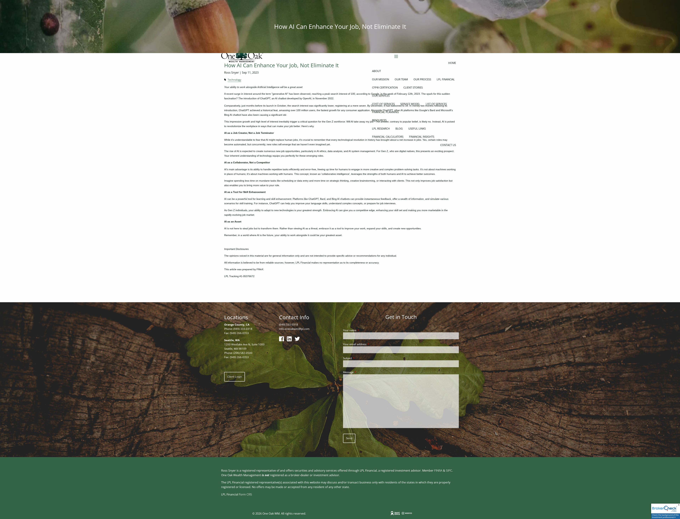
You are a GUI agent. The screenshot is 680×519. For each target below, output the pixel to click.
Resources (379, 120)
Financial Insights (421, 136)
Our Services (381, 95)
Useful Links (417, 128)
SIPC (449, 470)
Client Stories (413, 87)
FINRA (438, 470)
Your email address (368, 344)
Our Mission (380, 79)
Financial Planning (385, 112)
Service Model (410, 104)
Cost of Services (383, 104)
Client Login (234, 376)
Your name (362, 330)
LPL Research (381, 128)
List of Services (436, 104)
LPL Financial (446, 79)
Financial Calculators (387, 136)
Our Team (401, 79)
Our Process (422, 79)
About (376, 71)
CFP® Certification (385, 87)
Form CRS (245, 494)
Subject (360, 358)
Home (452, 63)
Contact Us (448, 145)
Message (361, 372)
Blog (399, 128)
